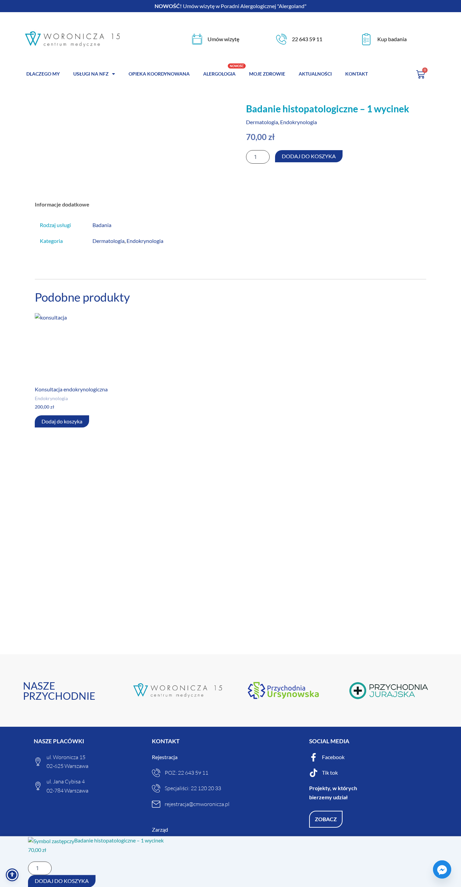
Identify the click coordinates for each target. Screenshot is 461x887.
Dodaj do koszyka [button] (62, 421)
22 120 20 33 (206, 788)
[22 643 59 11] (281, 39)
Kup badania (392, 39)
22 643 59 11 (307, 39)
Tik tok (330, 772)
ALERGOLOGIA (219, 74)
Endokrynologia (298, 122)
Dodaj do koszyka (309, 156)
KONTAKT (356, 74)
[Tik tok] (313, 773)
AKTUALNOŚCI (315, 74)
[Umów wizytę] (197, 39)
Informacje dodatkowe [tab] (62, 204)
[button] (326, 819)
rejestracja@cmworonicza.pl (197, 804)
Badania (101, 225)
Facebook (333, 757)
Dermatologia (262, 122)
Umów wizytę (223, 39)
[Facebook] (313, 757)
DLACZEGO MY (43, 74)
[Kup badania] (366, 39)
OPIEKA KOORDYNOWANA (159, 74)
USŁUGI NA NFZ (91, 74)
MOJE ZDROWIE (267, 74)
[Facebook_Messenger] (442, 869)
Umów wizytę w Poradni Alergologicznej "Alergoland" (230, 6)
